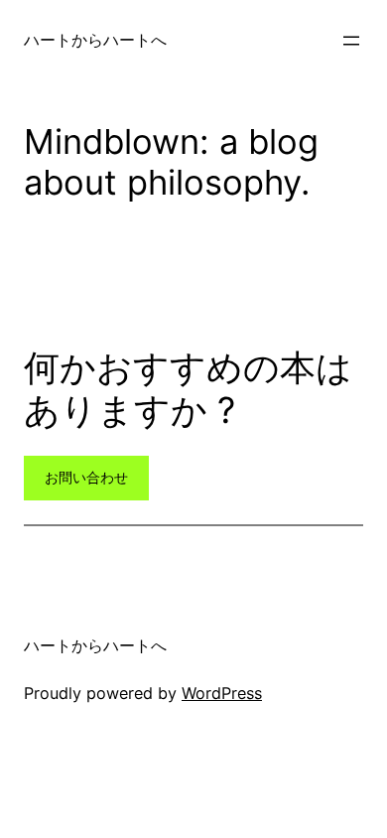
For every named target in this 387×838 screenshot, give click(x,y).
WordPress (222, 693)
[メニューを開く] (351, 41)
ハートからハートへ (95, 40)
